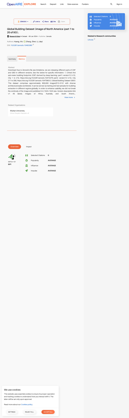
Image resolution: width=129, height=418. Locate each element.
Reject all (29, 412)
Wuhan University (17, 111)
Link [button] (62, 4)
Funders (85, 4)
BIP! (9, 164)
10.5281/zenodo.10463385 (22, 45)
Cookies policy (26, 404)
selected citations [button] (38, 155)
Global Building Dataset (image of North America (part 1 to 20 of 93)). (40, 31)
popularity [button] (35, 160)
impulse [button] (34, 171)
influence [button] (34, 166)
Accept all (48, 412)
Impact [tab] (28, 147)
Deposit (53, 4)
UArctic (91, 40)
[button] (24, 21)
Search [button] (43, 4)
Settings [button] (11, 412)
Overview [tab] (15, 147)
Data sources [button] (72, 4)
